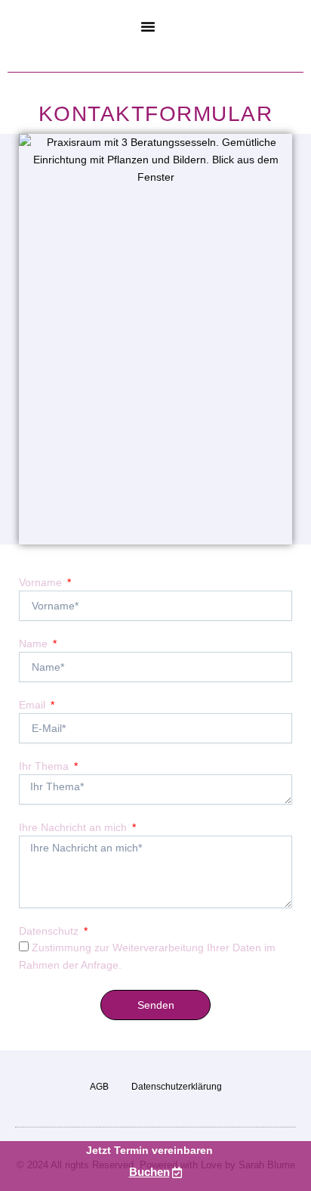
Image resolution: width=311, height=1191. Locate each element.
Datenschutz (50, 931)
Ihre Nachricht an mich (74, 827)
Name (35, 643)
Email (33, 705)
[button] (148, 26)
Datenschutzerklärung (176, 1086)
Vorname (42, 582)
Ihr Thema (45, 766)
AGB (99, 1086)
